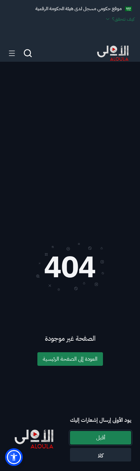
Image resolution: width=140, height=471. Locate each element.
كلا (100, 456)
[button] (14, 457)
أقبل (100, 438)
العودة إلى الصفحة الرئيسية (70, 359)
